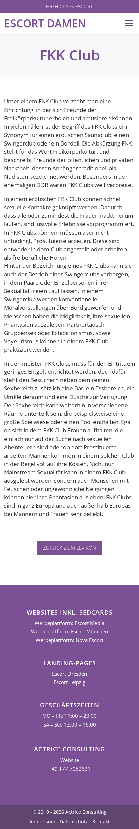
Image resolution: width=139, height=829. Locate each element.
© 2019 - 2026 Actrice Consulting (70, 812)
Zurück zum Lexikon (69, 547)
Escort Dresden (69, 673)
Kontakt (101, 821)
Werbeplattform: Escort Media (69, 623)
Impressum (42, 821)
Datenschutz (74, 821)
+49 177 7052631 (70, 768)
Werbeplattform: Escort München (69, 631)
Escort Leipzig (69, 682)
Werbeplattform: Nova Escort (69, 640)
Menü (129, 23)
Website (69, 760)
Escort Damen (45, 23)
